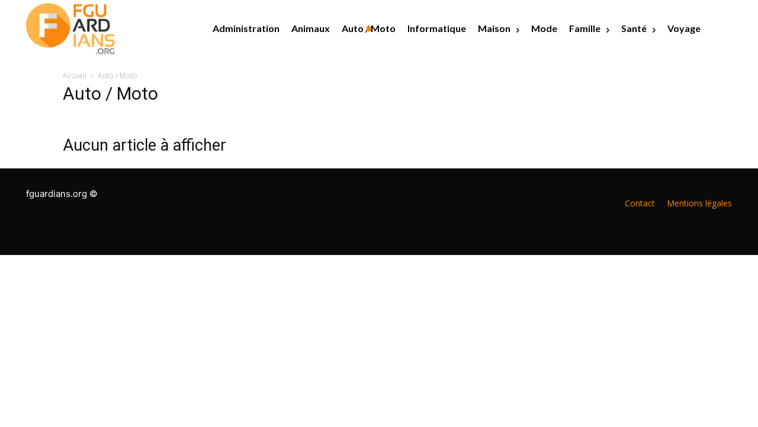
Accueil (74, 76)
